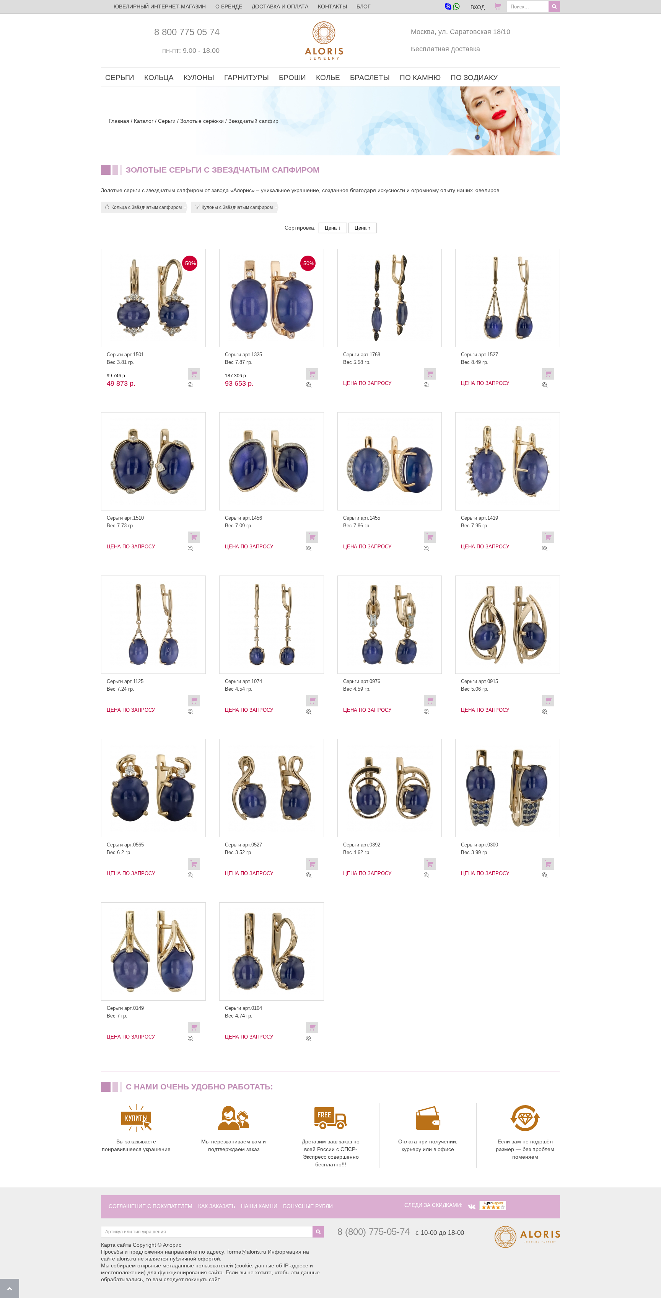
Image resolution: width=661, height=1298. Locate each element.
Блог (364, 6)
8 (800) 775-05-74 (373, 1231)
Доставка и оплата (280, 6)
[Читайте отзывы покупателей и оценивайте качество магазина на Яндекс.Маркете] (492, 1205)
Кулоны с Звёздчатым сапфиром (237, 207)
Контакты (332, 6)
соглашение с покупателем (150, 1206)
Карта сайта (116, 1245)
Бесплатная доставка (445, 49)
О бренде (228, 6)
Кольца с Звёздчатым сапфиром (146, 207)
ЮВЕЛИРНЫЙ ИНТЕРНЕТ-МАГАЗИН (160, 6)
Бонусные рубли (308, 1206)
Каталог (143, 121)
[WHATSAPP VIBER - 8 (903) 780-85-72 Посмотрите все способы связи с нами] (452, 7)
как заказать (216, 1206)
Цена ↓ (333, 228)
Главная (119, 121)
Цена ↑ (363, 228)
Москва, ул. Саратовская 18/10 (460, 32)
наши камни (259, 1206)
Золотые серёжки (202, 121)
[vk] (471, 1206)
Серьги (167, 121)
